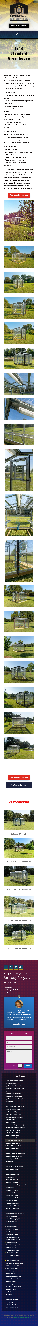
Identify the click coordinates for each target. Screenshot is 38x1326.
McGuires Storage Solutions (13, 1224)
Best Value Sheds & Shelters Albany (15, 1106)
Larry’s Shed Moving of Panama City (15, 1213)
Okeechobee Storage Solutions (14, 1245)
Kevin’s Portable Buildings (12, 1208)
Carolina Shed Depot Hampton (13, 1114)
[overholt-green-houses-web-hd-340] (19, 606)
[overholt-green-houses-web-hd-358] (19, 293)
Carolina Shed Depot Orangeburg (14, 1117)
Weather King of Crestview (12, 1299)
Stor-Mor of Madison (11, 1281)
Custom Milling (9, 1161)
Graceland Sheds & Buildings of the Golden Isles (18, 1185)
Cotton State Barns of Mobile (13, 1143)
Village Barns (9, 1294)
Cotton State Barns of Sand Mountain (15, 1153)
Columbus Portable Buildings (13, 1130)
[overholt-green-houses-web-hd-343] (19, 536)
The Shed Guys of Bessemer (13, 1284)
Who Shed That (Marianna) (13, 1305)
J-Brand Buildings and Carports (14, 1203)
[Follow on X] (11, 967)
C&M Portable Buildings (12, 1112)
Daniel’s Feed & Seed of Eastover (14, 1166)
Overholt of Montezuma (12, 1247)
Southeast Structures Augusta (13, 1276)
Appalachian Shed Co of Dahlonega (15, 1091)
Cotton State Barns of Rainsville (14, 1151)
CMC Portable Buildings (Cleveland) (15, 1125)
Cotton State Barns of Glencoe (15, 1140)
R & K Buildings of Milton (13, 1252)
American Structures (11, 1083)
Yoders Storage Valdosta (12, 1307)
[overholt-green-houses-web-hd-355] (19, 318)
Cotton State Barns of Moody (13, 1148)
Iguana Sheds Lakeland (12, 1198)
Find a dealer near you (19, 195)
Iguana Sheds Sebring (11, 1200)
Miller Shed (8, 1232)
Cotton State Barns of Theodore (14, 1156)
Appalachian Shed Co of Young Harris (15, 1099)
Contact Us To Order (19, 785)
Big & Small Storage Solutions (13, 1109)
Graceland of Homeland (12, 1179)
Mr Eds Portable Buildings (12, 1237)
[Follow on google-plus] (21, 967)
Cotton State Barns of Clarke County (15, 1138)
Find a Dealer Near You (19, 26)
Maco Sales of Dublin (11, 1216)
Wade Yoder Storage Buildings (13, 1297)
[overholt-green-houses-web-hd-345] (19, 445)
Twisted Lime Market (11, 1289)
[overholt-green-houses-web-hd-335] (19, 682)
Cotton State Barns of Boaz (13, 1135)
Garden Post (9, 1172)
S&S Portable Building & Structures (15, 1265)
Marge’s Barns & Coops (12, 1221)
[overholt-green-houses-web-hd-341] (19, 581)
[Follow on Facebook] (6, 967)
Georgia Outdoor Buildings (12, 1174)
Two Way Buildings (10, 1292)
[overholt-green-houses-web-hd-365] (19, 267)
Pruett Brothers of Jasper (13, 1250)
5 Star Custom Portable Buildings (14, 1080)
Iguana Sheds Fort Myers (12, 1195)
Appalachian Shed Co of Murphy (14, 1096)
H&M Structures (10, 1187)
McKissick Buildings (12, 1226)
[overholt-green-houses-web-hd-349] (19, 419)
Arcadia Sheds (9, 1101)
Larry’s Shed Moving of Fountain (14, 1211)
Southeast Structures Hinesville (14, 1279)
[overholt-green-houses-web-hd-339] (19, 632)
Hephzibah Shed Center (12, 1190)
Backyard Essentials (11, 1104)
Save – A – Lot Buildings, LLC (14, 1268)
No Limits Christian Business (13, 1239)
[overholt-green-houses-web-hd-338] (19, 657)
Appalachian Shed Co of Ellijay (13, 1093)
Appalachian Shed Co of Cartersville (15, 1088)
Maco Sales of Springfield (13, 1219)
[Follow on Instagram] (16, 967)
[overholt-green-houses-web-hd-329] (19, 758)
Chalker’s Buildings (10, 1122)
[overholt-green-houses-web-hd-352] (19, 369)
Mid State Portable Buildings (13, 1229)
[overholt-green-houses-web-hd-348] (19, 394)
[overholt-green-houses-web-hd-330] (19, 733)
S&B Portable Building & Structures (14, 1263)
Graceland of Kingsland (12, 1182)
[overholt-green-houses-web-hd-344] (19, 490)
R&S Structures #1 (10, 1258)
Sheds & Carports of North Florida (15, 1271)
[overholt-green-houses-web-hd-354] (19, 343)
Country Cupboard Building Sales (14, 1159)
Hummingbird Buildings (12, 1192)
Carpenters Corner (10, 1119)
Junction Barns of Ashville (12, 1205)
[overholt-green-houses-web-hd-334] (19, 708)
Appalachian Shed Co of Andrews (14, 1086)
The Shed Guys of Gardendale (13, 1286)
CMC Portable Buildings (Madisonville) (15, 1127)
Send (28, 1066)
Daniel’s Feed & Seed (11, 1164)
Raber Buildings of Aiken (13, 1260)
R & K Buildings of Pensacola (13, 1255)
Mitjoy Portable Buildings (12, 1234)
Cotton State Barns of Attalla (13, 1132)
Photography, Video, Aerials (22, 1317)
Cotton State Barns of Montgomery (16, 1145)
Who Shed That (9, 1302)
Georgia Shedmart (10, 1177)
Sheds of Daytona (10, 1273)
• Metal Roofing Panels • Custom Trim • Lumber (11, 991)
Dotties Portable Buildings (12, 1169)
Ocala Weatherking (12, 1242)
